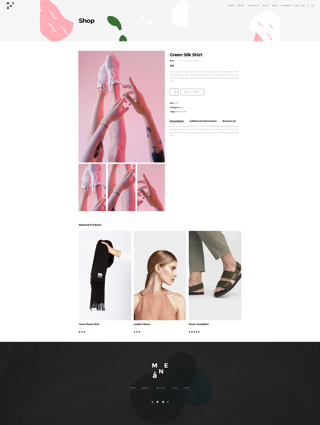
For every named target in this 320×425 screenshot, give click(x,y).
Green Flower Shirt (89, 324)
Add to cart (192, 92)
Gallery (161, 388)
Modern (179, 111)
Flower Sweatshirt (199, 324)
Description (177, 121)
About (146, 388)
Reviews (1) (229, 121)
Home (133, 388)
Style (185, 111)
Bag (181, 107)
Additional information (203, 121)
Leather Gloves (142, 324)
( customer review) (190, 61)
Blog (175, 388)
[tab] (178, 121)
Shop (187, 388)
